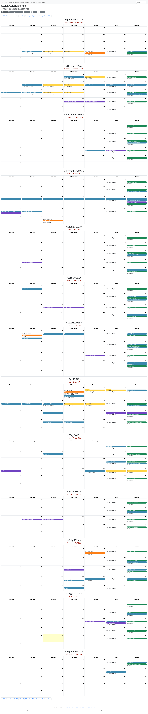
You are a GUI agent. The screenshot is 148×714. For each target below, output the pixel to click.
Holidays (11, 2)
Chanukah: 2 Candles (29, 199)
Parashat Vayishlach (132, 182)
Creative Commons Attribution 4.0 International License (62, 710)
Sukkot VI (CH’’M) (6, 92)
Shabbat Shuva (130, 51)
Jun (36, 16)
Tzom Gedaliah (88, 53)
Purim (44, 334)
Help (48, 2)
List (11, 12)
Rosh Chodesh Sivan (7, 471)
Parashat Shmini (131, 404)
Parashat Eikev (130, 604)
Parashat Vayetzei (131, 158)
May (33, 16)
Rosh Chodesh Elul (89, 621)
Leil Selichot (130, 662)
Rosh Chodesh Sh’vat (28, 262)
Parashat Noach (131, 101)
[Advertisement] (123, 10)
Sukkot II (66, 85)
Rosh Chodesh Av (68, 569)
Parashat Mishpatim (132, 298)
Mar (26, 16)
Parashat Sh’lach (131, 510)
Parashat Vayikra (131, 355)
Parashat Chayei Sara (132, 141)
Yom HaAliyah (130, 364)
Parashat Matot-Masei (132, 560)
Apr (29, 16)
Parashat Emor (130, 446)
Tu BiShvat (25, 289)
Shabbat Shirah (130, 270)
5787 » (49, 16)
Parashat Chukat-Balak (132, 527)
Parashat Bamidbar (132, 461)
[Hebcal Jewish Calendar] (4, 2)
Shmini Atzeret (47, 92)
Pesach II (108, 390)
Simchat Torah (67, 92)
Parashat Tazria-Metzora (133, 414)
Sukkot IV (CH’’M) (110, 85)
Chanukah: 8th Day (27, 211)
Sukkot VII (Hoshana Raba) (29, 92)
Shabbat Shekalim (131, 296)
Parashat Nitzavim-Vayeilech (134, 664)
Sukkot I (45, 85)
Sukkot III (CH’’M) (89, 85)
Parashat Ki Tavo (131, 638)
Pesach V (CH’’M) (27, 404)
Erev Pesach (67, 396)
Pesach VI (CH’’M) (47, 404)
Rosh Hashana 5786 (48, 51)
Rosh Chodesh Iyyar (111, 413)
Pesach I (87, 390)
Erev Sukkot (25, 85)
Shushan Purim (68, 334)
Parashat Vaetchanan (132, 580)
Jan (20, 16)
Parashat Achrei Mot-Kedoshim (134, 422)
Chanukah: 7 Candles (133, 200)
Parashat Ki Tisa (131, 335)
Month (5, 12)
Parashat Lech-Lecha (132, 126)
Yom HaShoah (46, 413)
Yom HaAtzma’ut (68, 422)
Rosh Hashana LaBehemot (112, 621)
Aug (42, 16)
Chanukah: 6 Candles (112, 199)
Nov (14, 16)
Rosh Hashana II (68, 51)
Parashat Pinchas (131, 551)
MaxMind (112, 710)
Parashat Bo (130, 262)
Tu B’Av (66, 588)
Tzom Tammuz (88, 553)
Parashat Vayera (131, 133)
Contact (82, 707)
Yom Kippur (88, 77)
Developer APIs (90, 707)
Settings (42, 12)
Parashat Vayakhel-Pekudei (133, 346)
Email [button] (34, 12)
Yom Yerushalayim (110, 461)
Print (26, 12)
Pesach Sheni (109, 446)
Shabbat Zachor (131, 315)
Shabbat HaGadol (131, 363)
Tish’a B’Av (87, 579)
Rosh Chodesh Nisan (90, 355)
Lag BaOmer (46, 454)
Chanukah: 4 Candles (70, 199)
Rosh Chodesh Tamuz (28, 519)
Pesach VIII (88, 404)
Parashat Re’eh (130, 612)
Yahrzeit (38, 2)
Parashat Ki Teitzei (131, 631)
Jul (39, 16)
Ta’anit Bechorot (68, 391)
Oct (10, 16)
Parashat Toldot (131, 150)
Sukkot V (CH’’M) (131, 85)
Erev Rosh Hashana (27, 51)
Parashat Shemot (131, 245)
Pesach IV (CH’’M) (6, 404)
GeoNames (105, 710)
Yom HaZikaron (47, 422)
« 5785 (3, 16)
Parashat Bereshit (131, 92)
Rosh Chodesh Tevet (132, 202)
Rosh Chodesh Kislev (111, 150)
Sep (7, 16)
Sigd (86, 150)
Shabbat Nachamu (131, 579)
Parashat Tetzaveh (131, 316)
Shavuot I (108, 471)
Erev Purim (25, 338)
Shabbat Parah (130, 334)
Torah (33, 2)
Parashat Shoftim (131, 621)
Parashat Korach (131, 519)
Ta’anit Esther (26, 335)
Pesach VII (67, 404)
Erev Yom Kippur (68, 77)
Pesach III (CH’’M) (131, 390)
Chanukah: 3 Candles (50, 199)
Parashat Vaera (131, 253)
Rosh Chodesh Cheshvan (70, 101)
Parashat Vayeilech (131, 53)
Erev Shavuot (88, 471)
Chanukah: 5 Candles (91, 199)
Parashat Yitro (130, 289)
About (43, 2)
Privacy (71, 707)
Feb (23, 16)
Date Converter (19, 2)
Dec (17, 16)
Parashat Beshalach (132, 271)
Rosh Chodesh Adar (48, 307)
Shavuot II (129, 471)
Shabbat (27, 2)
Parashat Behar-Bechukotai (133, 454)
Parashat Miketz (131, 203)
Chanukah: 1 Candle (8, 199)
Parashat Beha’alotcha (132, 502)
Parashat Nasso (131, 478)
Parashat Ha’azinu (131, 77)
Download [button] (18, 12)
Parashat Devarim (131, 571)
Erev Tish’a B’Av (68, 580)
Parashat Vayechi (131, 238)
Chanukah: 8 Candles (8, 211)
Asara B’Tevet (46, 220)
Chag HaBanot (130, 199)
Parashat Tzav (130, 366)
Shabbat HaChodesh (132, 344)
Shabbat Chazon (131, 569)
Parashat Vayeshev (131, 190)
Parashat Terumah (131, 307)
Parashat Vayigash (131, 211)
